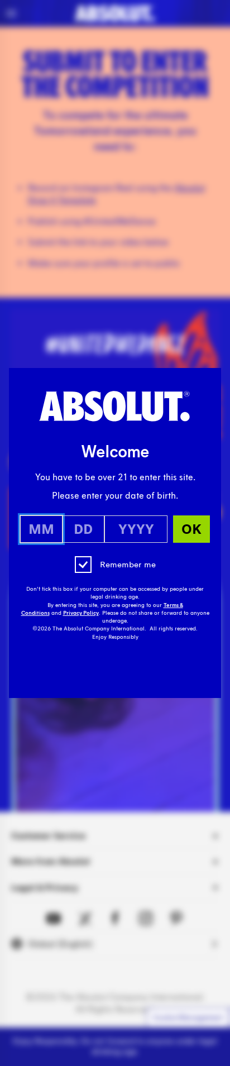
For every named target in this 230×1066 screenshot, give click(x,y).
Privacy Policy (81, 613)
